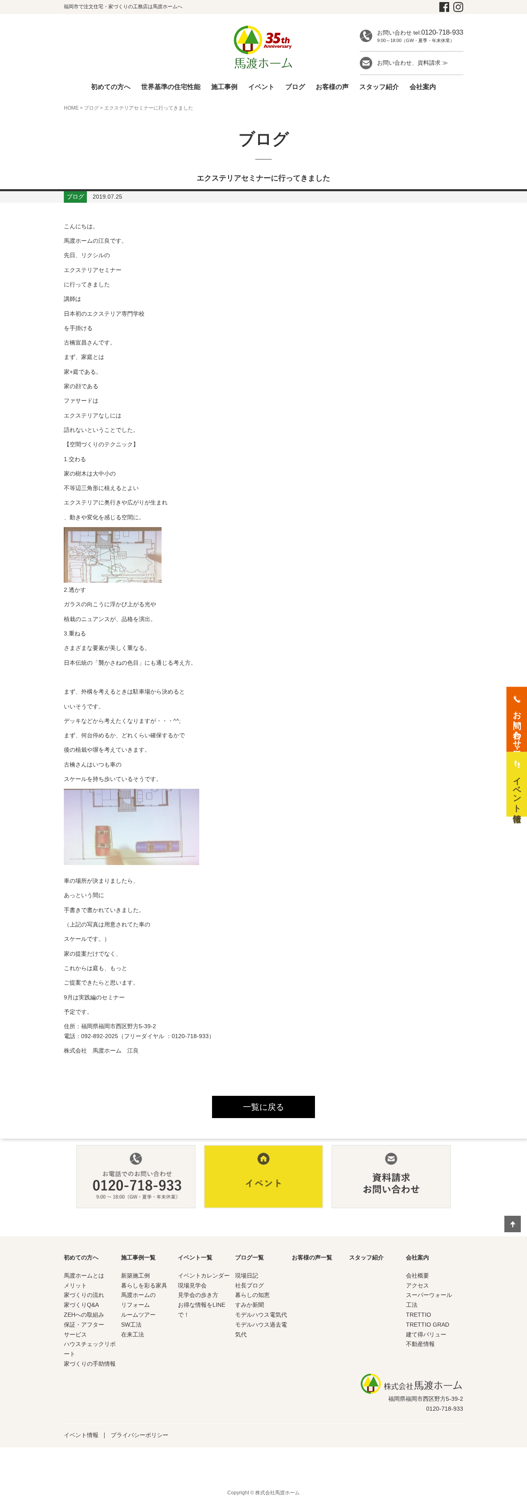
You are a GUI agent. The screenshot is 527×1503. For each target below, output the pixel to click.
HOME (71, 108)
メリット (75, 1285)
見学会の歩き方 (198, 1295)
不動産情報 (420, 1344)
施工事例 (224, 86)
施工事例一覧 (138, 1257)
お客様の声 (332, 86)
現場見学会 (192, 1285)
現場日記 (246, 1275)
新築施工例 (135, 1275)
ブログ (295, 86)
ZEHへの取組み (84, 1314)
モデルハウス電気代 (261, 1314)
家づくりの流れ (84, 1295)
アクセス (417, 1285)
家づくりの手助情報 (90, 1363)
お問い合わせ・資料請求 (517, 724)
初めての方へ (111, 86)
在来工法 (132, 1334)
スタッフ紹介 (379, 86)
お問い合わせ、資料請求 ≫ (412, 62)
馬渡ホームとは (84, 1275)
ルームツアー (138, 1314)
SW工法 (131, 1324)
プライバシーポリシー (139, 1435)
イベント (261, 86)
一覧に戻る (263, 1106)
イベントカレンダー (204, 1275)
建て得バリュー (426, 1334)
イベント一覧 (195, 1257)
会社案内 (423, 86)
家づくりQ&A (81, 1304)
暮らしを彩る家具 (144, 1285)
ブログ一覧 (249, 1257)
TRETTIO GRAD (427, 1324)
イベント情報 (81, 1435)
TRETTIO (418, 1314)
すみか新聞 (249, 1304)
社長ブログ (249, 1285)
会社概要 (417, 1275)
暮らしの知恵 (252, 1295)
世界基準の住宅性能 (171, 86)
